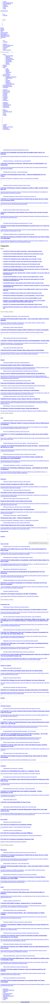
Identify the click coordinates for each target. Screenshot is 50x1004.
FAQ (4, 109)
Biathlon (7, 71)
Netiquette (5, 997)
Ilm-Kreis (8, 81)
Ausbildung (5, 998)
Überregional (8, 72)
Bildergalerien (4, 849)
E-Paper (4, 1)
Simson (4, 125)
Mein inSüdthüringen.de (8, 2)
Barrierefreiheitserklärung (8, 996)
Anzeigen (5, 5)
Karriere (5, 115)
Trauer (4, 7)
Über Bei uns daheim (10, 83)
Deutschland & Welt (5, 34)
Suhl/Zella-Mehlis (9, 55)
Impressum (5, 110)
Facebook (5, 94)
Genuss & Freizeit (4, 32)
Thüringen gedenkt (7, 104)
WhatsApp (5, 93)
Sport (2, 31)
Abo (4, 14)
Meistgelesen (3, 479)
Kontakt (4, 114)
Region (2, 27)
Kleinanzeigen (6, 106)
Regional (7, 69)
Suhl (7, 79)
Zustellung (5, 102)
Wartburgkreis (9, 82)
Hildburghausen (9, 58)
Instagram (5, 95)
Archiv (4, 999)
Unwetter (5, 124)
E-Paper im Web (6, 46)
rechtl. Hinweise (6, 994)
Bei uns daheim (4, 33)
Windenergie (5, 128)
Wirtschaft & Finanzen (5, 36)
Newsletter (5, 47)
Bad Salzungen (9, 61)
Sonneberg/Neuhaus (10, 59)
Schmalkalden (9, 60)
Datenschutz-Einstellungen (8, 990)
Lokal (7, 68)
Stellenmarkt (5, 6)
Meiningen (8, 56)
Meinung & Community (6, 665)
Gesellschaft (3, 37)
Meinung (2, 30)
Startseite (5, 44)
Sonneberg (8, 80)
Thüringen (8, 64)
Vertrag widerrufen (25, 1002)
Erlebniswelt (5, 100)
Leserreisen (5, 97)
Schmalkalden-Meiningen (11, 76)
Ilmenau (7, 62)
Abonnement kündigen (8, 993)
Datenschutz (5, 988)
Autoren (5, 99)
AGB (4, 112)
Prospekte (3, 536)
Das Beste (5, 89)
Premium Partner (4, 531)
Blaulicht (2, 29)
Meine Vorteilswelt (7, 3)
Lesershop (5, 96)
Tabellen (7, 73)
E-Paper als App (6, 92)
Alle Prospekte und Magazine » (38, 543)
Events (4, 8)
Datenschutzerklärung (7, 111)
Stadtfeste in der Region (8, 126)
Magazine (3, 698)
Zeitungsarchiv (6, 107)
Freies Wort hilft (6, 129)
